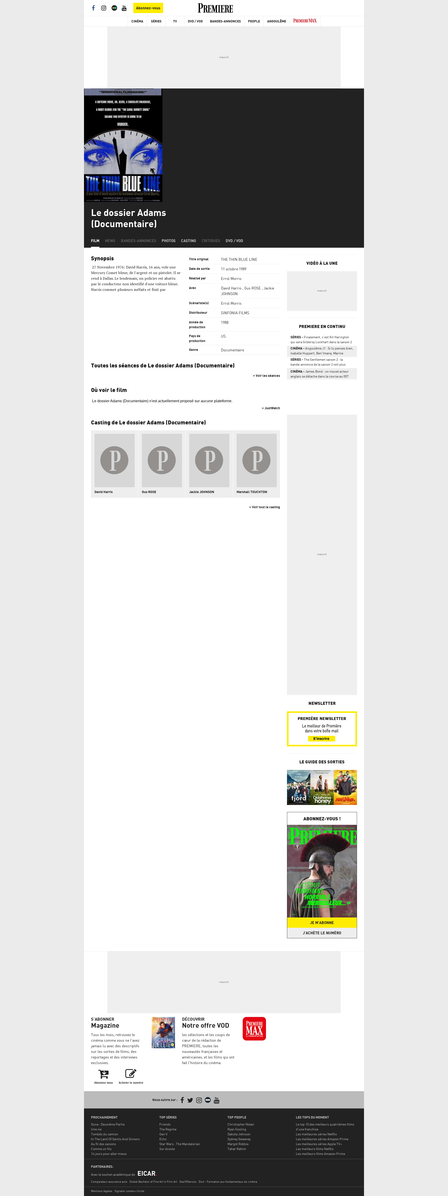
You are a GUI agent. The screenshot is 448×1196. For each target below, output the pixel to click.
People (254, 21)
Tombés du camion (104, 1134)
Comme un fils (101, 1149)
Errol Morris (231, 278)
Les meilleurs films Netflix (315, 1149)
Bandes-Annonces (225, 21)
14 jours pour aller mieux (109, 1154)
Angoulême (276, 21)
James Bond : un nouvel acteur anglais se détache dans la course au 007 (319, 373)
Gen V (163, 1134)
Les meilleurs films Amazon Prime (320, 1154)
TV (175, 21)
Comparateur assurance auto (109, 1181)
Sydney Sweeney (239, 1139)
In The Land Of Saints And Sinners (115, 1139)
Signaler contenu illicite (129, 1191)
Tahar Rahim (237, 1149)
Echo (162, 1139)
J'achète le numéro (322, 933)
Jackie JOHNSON (201, 492)
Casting (188, 240)
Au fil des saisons (103, 1144)
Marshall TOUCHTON (252, 492)
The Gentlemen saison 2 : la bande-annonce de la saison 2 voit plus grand (318, 362)
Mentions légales (101, 1191)
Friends (165, 1124)
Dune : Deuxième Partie (108, 1124)
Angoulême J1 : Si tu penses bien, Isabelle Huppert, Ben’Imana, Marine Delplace (321, 351)
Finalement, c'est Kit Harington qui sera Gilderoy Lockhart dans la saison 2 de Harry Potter (321, 340)
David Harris (231, 288)
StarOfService (187, 1181)
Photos (168, 240)
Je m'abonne (322, 922)
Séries (156, 21)
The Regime (167, 1129)
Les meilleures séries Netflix (316, 1134)
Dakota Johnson (239, 1134)
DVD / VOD (195, 21)
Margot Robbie (238, 1144)
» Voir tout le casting (264, 507)
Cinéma (137, 21)
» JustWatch (271, 408)
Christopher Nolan (241, 1124)
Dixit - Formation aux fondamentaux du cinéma (228, 1181)
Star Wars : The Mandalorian (179, 1144)
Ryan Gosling (237, 1129)
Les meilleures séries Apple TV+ (319, 1144)
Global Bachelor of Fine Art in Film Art (153, 1181)
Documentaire (232, 350)
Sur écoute (167, 1149)
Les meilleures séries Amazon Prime (322, 1139)
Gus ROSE (252, 288)
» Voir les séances (266, 375)
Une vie (96, 1129)
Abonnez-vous (148, 8)
